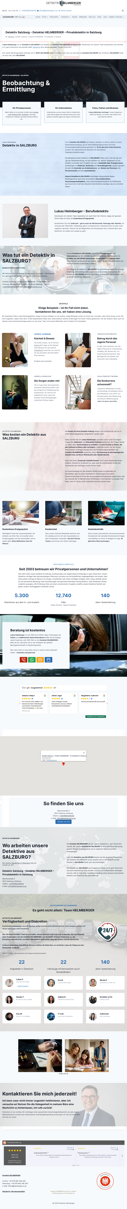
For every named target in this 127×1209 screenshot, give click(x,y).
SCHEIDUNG (46, 334)
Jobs (105, 17)
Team (99, 17)
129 (117, 158)
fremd (36, 345)
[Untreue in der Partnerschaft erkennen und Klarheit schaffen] (87, 1055)
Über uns (92, 17)
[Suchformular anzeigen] (123, 10)
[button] (107, 703)
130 (66, 161)
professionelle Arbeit (40, 1153)
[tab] (59, 1073)
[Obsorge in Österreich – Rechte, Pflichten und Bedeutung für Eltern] (40, 1055)
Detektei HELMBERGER (11, 1175)
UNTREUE (37, 334)
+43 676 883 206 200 (17, 1181)
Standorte (36, 47)
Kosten (74, 17)
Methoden (83, 17)
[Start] (6, 37)
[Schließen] (83, 752)
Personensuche (83, 1153)
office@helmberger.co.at (32, 287)
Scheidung (25, 114)
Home (38, 17)
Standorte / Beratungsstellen (13, 1191)
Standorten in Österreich (34, 273)
